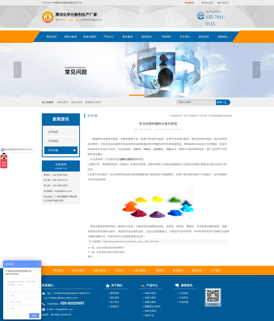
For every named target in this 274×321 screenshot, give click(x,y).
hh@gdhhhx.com (63, 191)
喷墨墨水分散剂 (93, 102)
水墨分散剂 (139, 270)
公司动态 (183, 293)
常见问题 (203, 116)
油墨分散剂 (76, 102)
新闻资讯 (147, 36)
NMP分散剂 (150, 311)
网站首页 (51, 36)
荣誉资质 (114, 293)
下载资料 (166, 36)
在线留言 (114, 306)
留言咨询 (204, 36)
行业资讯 (183, 297)
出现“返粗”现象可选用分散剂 (110, 252)
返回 (90, 256)
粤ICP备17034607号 (61, 314)
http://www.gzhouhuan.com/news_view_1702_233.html (130, 241)
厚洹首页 (58, 270)
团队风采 (114, 297)
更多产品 (149, 315)
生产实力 (114, 302)
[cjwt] (137, 69)
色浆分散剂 (89, 36)
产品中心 (109, 36)
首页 (185, 116)
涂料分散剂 (70, 36)
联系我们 (224, 2)
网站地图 (208, 2)
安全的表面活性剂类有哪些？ (110, 247)
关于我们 (185, 36)
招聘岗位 (223, 36)
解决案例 (128, 36)
